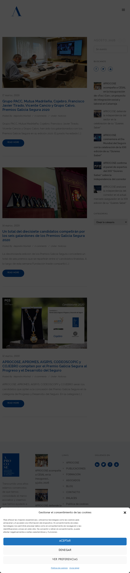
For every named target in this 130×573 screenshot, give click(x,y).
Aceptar (65, 541)
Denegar (65, 551)
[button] (125, 512)
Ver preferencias (65, 560)
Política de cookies (59, 568)
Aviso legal (74, 568)
